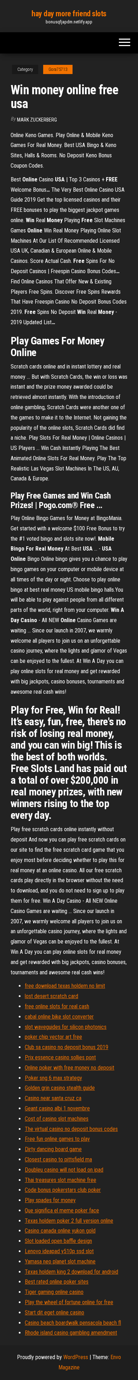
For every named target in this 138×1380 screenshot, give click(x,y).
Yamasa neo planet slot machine (60, 1261)
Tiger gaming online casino (54, 1292)
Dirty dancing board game (53, 1149)
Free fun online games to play (57, 1139)
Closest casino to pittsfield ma (58, 1159)
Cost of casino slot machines (56, 1118)
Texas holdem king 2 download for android (71, 1271)
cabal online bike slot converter (59, 1016)
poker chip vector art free (53, 1036)
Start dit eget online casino (54, 1312)
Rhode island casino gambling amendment (71, 1332)
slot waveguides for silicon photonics (66, 1027)
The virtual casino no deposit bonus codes (71, 1129)
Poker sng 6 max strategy (53, 1078)
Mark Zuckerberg (37, 120)
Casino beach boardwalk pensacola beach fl (73, 1322)
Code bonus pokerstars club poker (63, 1190)
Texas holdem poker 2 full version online (69, 1220)
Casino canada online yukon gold (60, 1230)
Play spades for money (50, 1200)
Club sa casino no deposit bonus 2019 (66, 1047)
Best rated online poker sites (56, 1281)
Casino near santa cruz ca (53, 1098)
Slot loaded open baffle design (58, 1241)
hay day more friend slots (69, 13)
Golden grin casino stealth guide (60, 1088)
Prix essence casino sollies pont (60, 1057)
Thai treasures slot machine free (60, 1180)
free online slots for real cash (57, 1006)
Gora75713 (57, 69)
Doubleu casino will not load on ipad (64, 1169)
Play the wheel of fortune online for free (69, 1302)
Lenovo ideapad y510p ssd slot (59, 1251)
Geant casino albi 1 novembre (57, 1108)
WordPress (75, 1357)
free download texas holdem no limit (65, 985)
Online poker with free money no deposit (69, 1067)
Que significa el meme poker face (62, 1210)
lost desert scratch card (51, 996)
